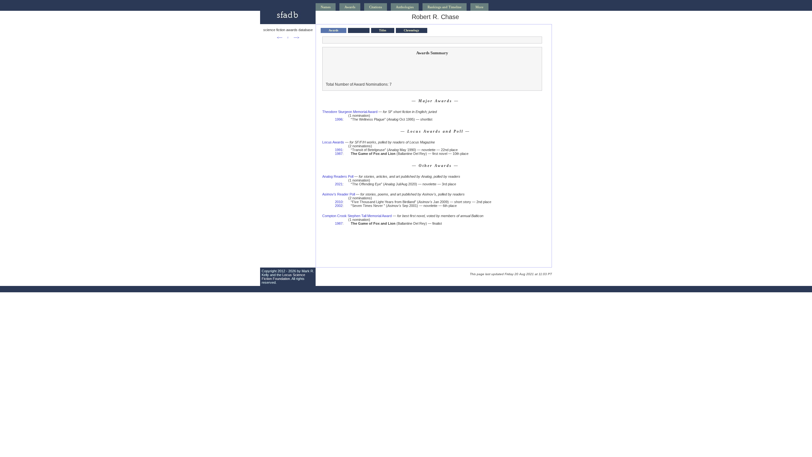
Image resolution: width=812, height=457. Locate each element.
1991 (339, 150)
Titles (382, 30)
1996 (339, 119)
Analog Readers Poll (337, 176)
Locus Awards (333, 142)
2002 (339, 206)
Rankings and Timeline (445, 7)
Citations (375, 7)
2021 (339, 184)
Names (326, 7)
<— (279, 37)
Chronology (411, 30)
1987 (339, 154)
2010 (339, 202)
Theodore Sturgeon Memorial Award (349, 112)
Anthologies (405, 7)
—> (296, 37)
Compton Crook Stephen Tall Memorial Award (357, 216)
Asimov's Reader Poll (338, 194)
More (479, 7)
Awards (349, 7)
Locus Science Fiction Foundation (283, 277)
